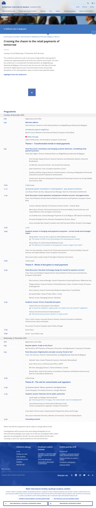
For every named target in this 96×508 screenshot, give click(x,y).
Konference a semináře (33, 14)
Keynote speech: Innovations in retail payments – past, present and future (55, 189)
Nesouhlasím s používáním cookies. (70, 503)
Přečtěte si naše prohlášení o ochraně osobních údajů (34, 498)
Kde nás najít (20, 464)
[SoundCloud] (88, 475)
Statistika (43, 11)
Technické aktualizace (45, 459)
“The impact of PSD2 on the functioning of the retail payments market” (55, 239)
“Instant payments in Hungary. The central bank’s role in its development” (56, 400)
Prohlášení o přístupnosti (68, 462)
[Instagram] (80, 475)
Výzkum (58, 11)
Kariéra (92, 7)
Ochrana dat (63, 451)
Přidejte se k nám (21, 454)
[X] (72, 475)
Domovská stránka (6, 14)
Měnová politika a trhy (8, 11)
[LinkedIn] (76, 475)
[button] (90, 3)
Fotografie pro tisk (22, 459)
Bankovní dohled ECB (85, 11)
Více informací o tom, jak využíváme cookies (66, 498)
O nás (77, 7)
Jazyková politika (65, 465)
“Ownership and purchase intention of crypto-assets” (49, 314)
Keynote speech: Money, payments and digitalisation (47, 387)
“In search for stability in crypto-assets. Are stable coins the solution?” (55, 308)
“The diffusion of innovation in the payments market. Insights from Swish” (56, 245)
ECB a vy (84, 7)
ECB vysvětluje (21, 456)
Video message (32, 137)
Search (88, 3)
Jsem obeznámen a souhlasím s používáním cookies (25, 503)
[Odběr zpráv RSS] (92, 475)
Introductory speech (32, 130)
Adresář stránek (6, 468)
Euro (50, 11)
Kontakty (19, 462)
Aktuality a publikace (70, 11)
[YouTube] (84, 475)
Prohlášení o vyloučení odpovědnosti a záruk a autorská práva (47, 455)
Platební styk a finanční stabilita (27, 11)
